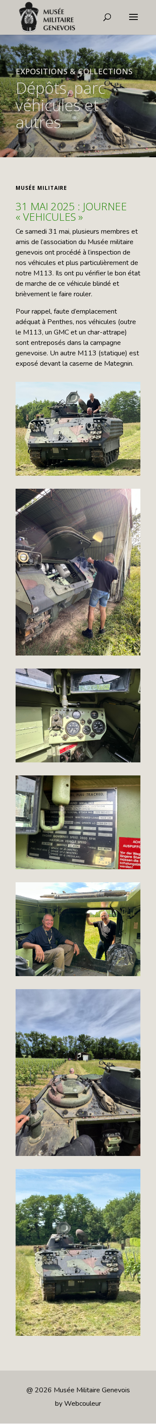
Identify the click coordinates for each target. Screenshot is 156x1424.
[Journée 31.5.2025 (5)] (78, 822)
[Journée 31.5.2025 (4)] (78, 1072)
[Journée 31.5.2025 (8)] (78, 572)
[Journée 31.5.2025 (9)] (78, 429)
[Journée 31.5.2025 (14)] (78, 1252)
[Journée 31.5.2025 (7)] (78, 929)
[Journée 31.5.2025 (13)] (78, 715)
